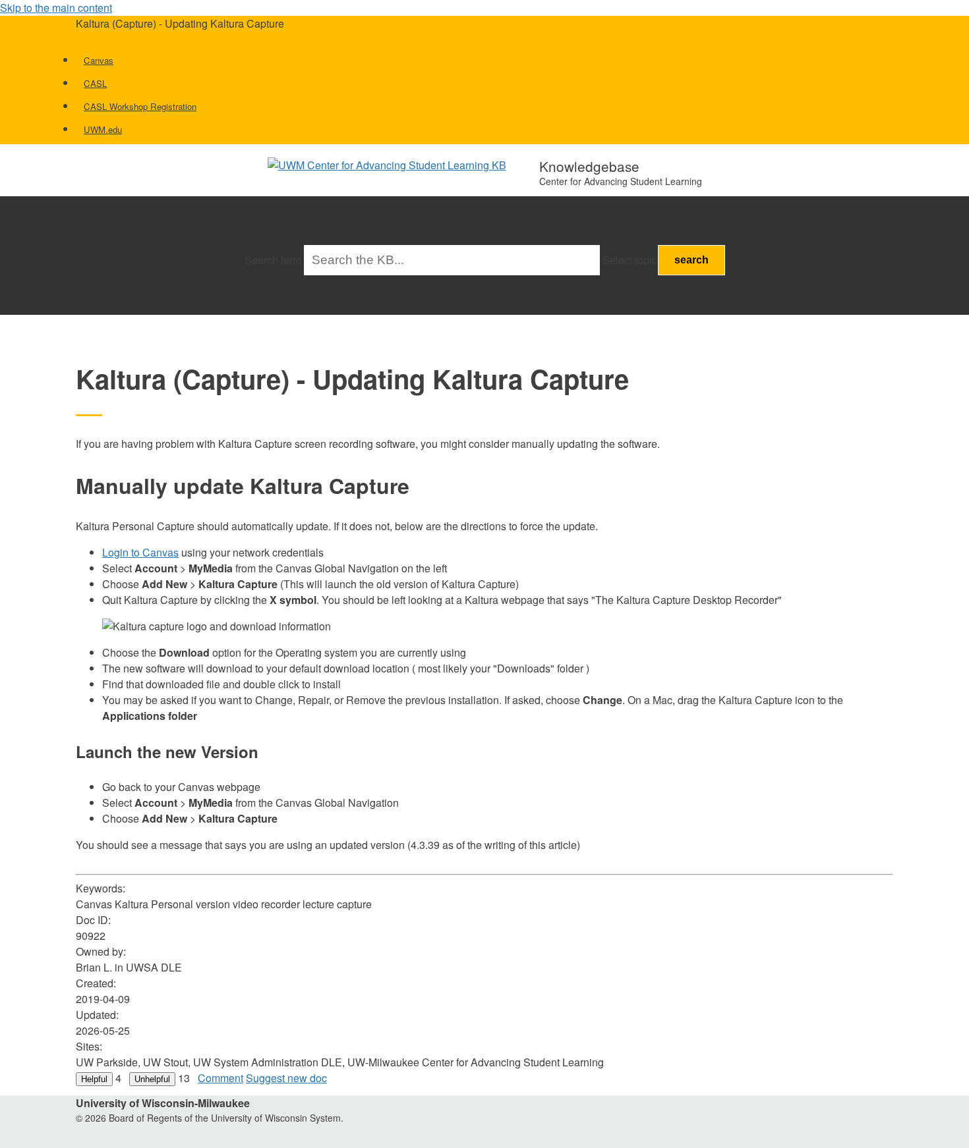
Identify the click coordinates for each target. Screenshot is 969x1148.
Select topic (629, 259)
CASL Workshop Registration (140, 106)
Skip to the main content (56, 7)
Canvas (98, 60)
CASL (95, 83)
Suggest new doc (286, 1077)
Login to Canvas (140, 552)
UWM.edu (103, 129)
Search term (273, 259)
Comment (220, 1077)
